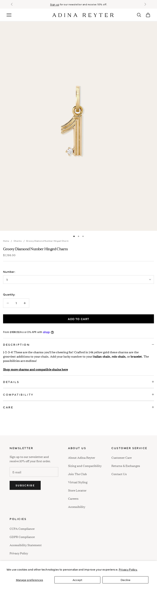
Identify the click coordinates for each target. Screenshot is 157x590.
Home (6, 240)
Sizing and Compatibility (85, 465)
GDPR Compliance (22, 537)
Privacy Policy (19, 553)
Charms (18, 240)
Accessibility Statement (26, 545)
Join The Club (77, 474)
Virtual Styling (77, 482)
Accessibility (76, 506)
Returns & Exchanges (125, 465)
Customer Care (121, 457)
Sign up (54, 4)
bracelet (136, 356)
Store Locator (77, 490)
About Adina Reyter (81, 457)
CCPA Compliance (22, 528)
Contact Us (119, 474)
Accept (77, 580)
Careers (73, 498)
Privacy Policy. (128, 569)
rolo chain (119, 356)
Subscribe (25, 485)
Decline (125, 580)
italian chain (101, 356)
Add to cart (78, 319)
